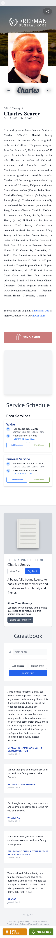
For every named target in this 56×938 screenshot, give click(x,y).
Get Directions (17, 445)
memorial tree (41, 310)
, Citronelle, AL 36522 (24, 438)
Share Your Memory (20, 619)
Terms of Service (36, 924)
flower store (38, 315)
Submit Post (28, 672)
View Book (15, 571)
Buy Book (32, 571)
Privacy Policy (19, 924)
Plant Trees (39, 445)
